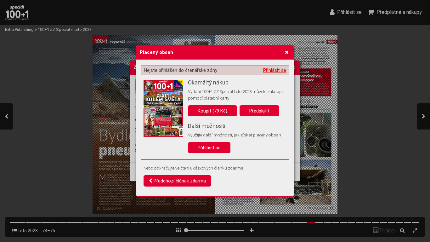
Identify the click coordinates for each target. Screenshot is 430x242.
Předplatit (259, 111)
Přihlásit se (274, 70)
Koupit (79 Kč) (212, 111)
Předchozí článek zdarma (179, 181)
